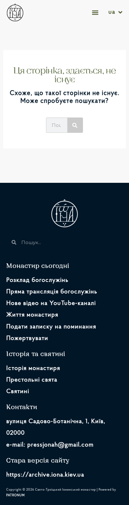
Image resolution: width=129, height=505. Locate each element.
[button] (95, 12)
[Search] (75, 125)
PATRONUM (15, 495)
